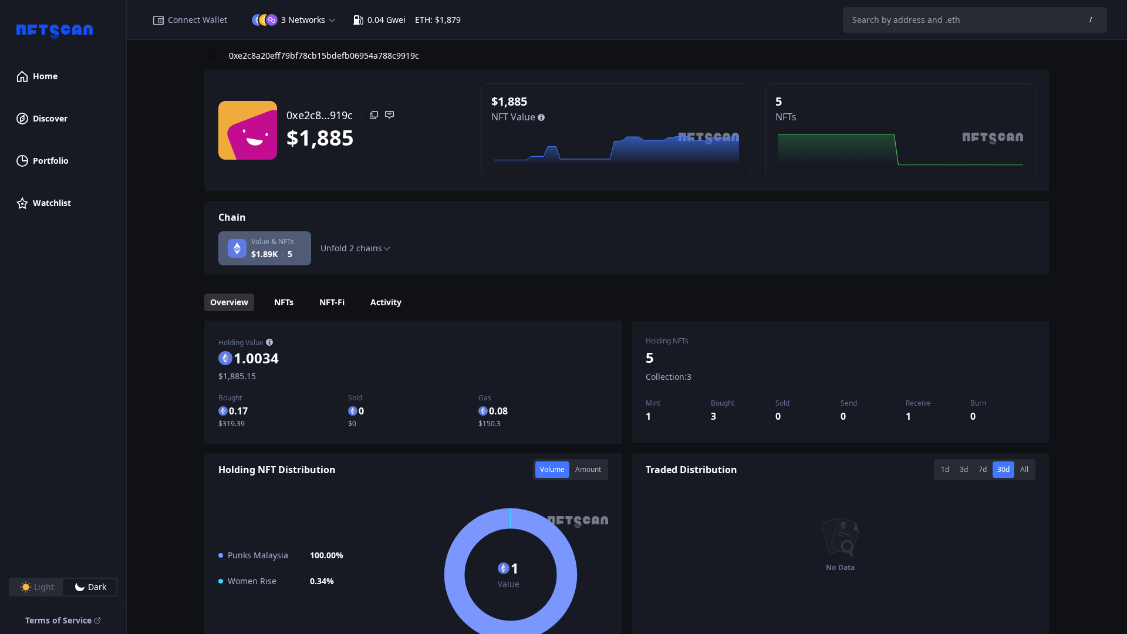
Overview (229, 302)
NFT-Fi (332, 302)
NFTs (283, 302)
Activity (385, 302)
